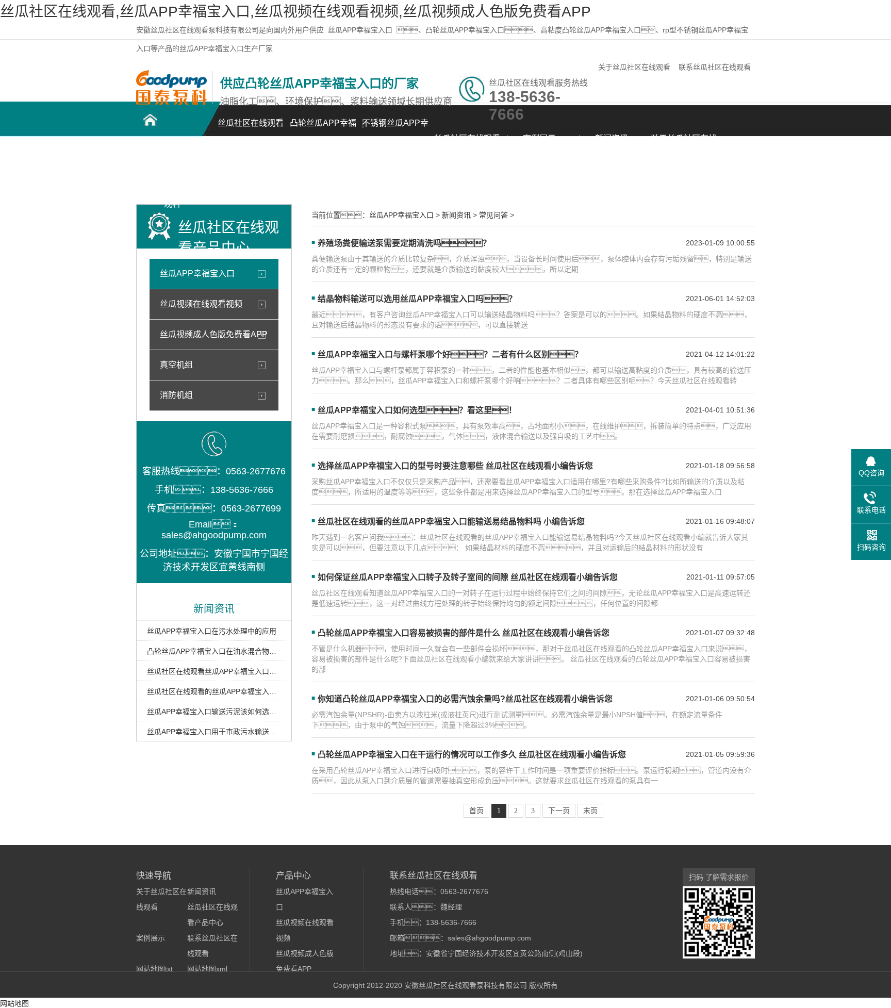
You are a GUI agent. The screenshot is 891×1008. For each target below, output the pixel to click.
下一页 (559, 811)
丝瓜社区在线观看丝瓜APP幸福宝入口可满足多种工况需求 (214, 671)
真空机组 (176, 364)
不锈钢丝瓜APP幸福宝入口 (395, 129)
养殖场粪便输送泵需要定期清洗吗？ (404, 243)
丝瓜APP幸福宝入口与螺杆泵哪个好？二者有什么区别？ (450, 354)
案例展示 (539, 138)
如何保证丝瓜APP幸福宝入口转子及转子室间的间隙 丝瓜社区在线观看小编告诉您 (468, 577)
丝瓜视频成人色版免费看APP (214, 334)
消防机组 (176, 395)
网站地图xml (207, 969)
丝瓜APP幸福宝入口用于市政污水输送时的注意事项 (214, 732)
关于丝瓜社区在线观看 (634, 67)
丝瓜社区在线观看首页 (251, 129)
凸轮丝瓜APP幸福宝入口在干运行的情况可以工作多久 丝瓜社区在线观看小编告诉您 (472, 754)
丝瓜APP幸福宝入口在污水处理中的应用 (211, 631)
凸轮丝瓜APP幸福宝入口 (323, 129)
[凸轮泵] (171, 102)
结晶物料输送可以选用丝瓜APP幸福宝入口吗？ (417, 298)
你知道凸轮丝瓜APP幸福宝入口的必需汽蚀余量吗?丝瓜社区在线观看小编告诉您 (465, 699)
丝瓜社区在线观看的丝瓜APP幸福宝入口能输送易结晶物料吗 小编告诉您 (214, 691)
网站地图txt (154, 969)
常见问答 (493, 215)
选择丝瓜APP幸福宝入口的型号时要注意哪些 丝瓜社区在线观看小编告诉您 (455, 465)
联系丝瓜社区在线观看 (715, 67)
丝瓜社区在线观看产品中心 (467, 144)
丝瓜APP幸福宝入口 (360, 30)
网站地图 (14, 1003)
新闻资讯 (611, 138)
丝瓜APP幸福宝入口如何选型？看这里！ (417, 410)
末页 (590, 811)
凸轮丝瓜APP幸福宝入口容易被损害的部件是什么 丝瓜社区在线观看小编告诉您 (463, 633)
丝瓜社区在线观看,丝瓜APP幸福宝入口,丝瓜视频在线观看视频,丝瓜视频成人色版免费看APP (295, 12)
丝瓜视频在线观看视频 (201, 304)
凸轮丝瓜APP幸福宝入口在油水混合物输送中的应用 (214, 651)
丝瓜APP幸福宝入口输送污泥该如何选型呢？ (214, 711)
